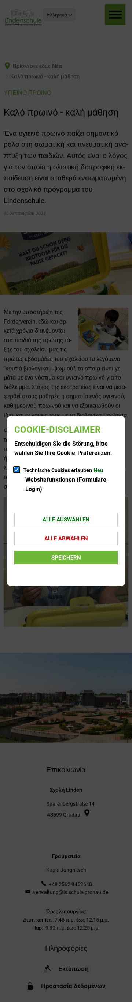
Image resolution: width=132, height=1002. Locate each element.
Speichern (66, 557)
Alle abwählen (66, 538)
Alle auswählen (66, 519)
